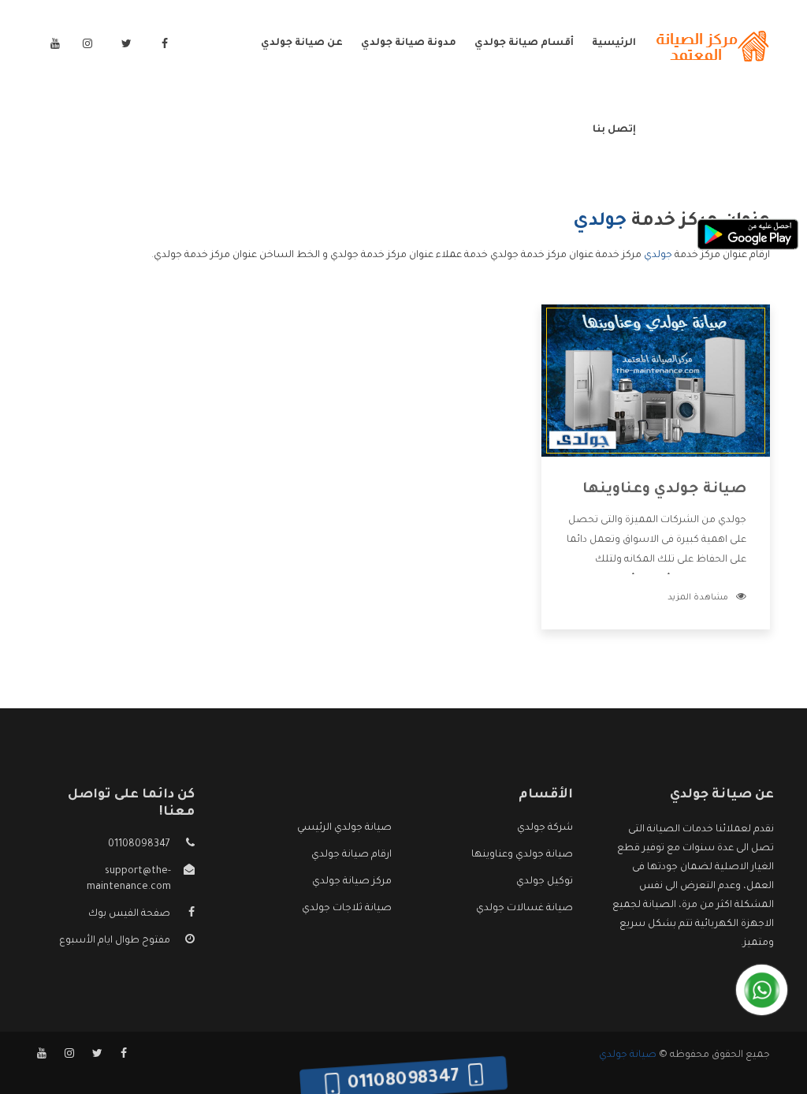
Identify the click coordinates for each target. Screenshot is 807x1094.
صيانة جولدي (627, 1055)
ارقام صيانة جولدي (351, 855)
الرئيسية (614, 43)
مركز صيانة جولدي (352, 881)
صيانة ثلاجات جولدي (347, 908)
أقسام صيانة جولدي (524, 43)
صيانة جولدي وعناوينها (664, 490)
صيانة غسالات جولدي (524, 908)
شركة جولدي (545, 828)
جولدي (658, 255)
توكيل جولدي (544, 881)
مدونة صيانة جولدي (408, 43)
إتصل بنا (614, 130)
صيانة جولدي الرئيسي (344, 828)
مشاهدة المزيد (698, 598)
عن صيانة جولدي (302, 43)
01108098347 (139, 844)
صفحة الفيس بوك (129, 914)
